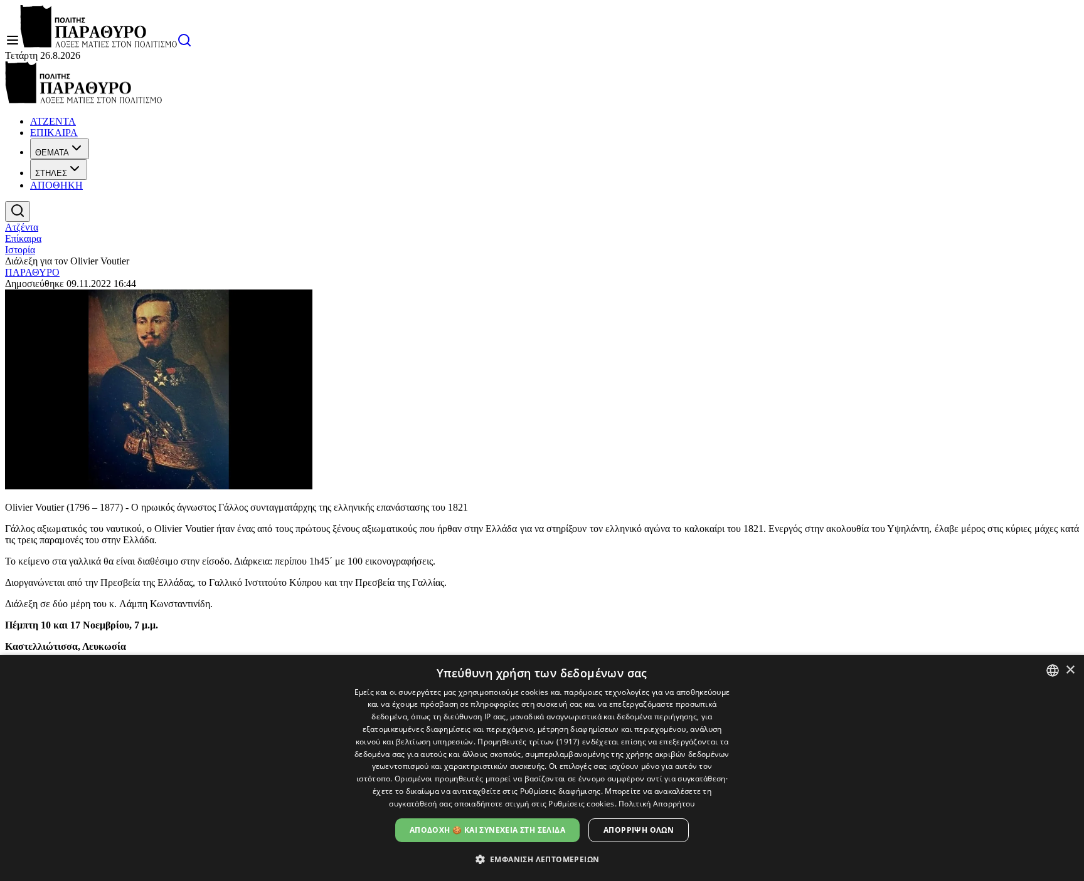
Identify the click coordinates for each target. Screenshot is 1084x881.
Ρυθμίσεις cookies (581, 803)
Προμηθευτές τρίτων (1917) (528, 741)
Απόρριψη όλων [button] (638, 830)
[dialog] (542, 768)
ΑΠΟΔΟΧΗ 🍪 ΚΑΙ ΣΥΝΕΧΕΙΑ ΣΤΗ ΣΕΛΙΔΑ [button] (487, 830)
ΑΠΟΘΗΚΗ (56, 185)
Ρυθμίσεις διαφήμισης (560, 791)
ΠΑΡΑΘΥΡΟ (32, 272)
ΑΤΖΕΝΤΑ (53, 121)
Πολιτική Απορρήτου (656, 803)
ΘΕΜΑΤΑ (52, 152)
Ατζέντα (21, 227)
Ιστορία (20, 249)
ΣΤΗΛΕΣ (51, 173)
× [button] (1070, 670)
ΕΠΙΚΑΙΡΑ (54, 132)
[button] (542, 859)
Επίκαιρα (23, 238)
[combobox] (1052, 670)
